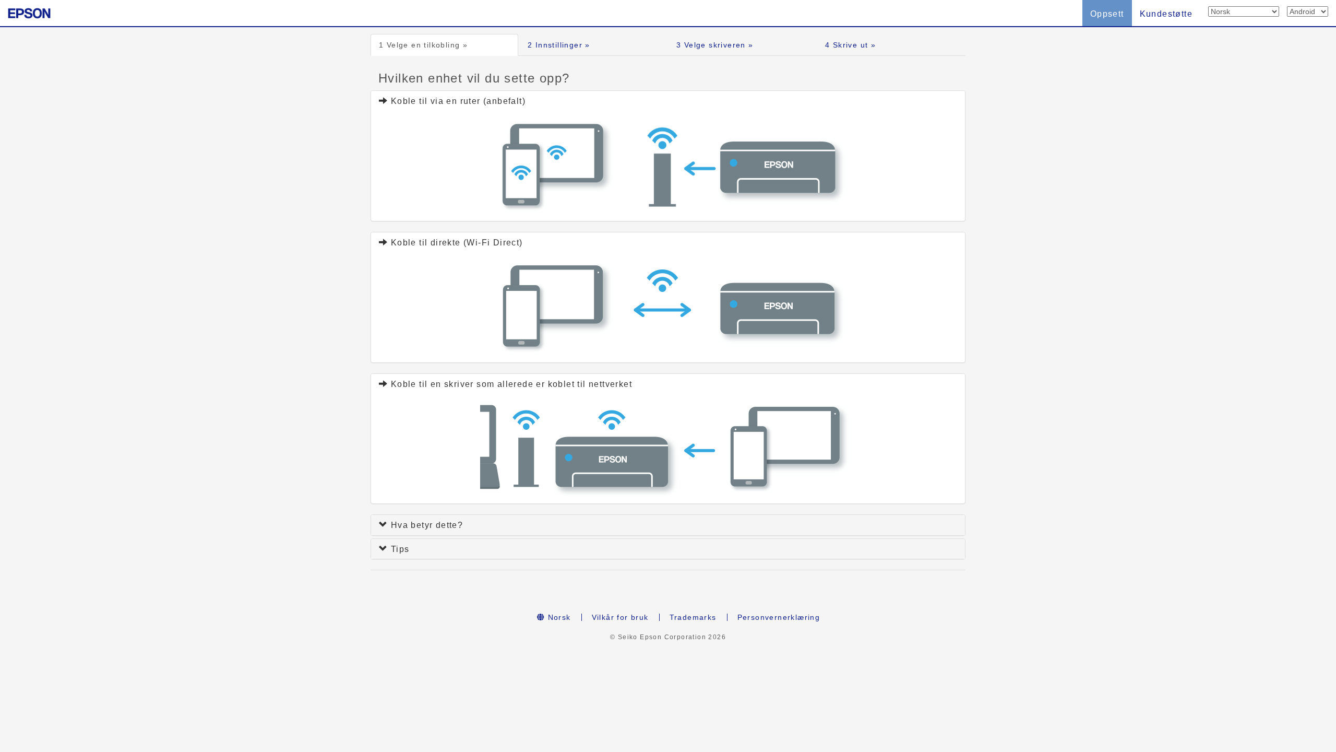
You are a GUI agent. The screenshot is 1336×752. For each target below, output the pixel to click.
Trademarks (693, 617)
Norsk (557, 617)
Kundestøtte (1166, 13)
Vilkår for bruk (620, 617)
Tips (398, 549)
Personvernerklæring (778, 617)
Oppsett (1107, 13)
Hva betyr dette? (425, 525)
